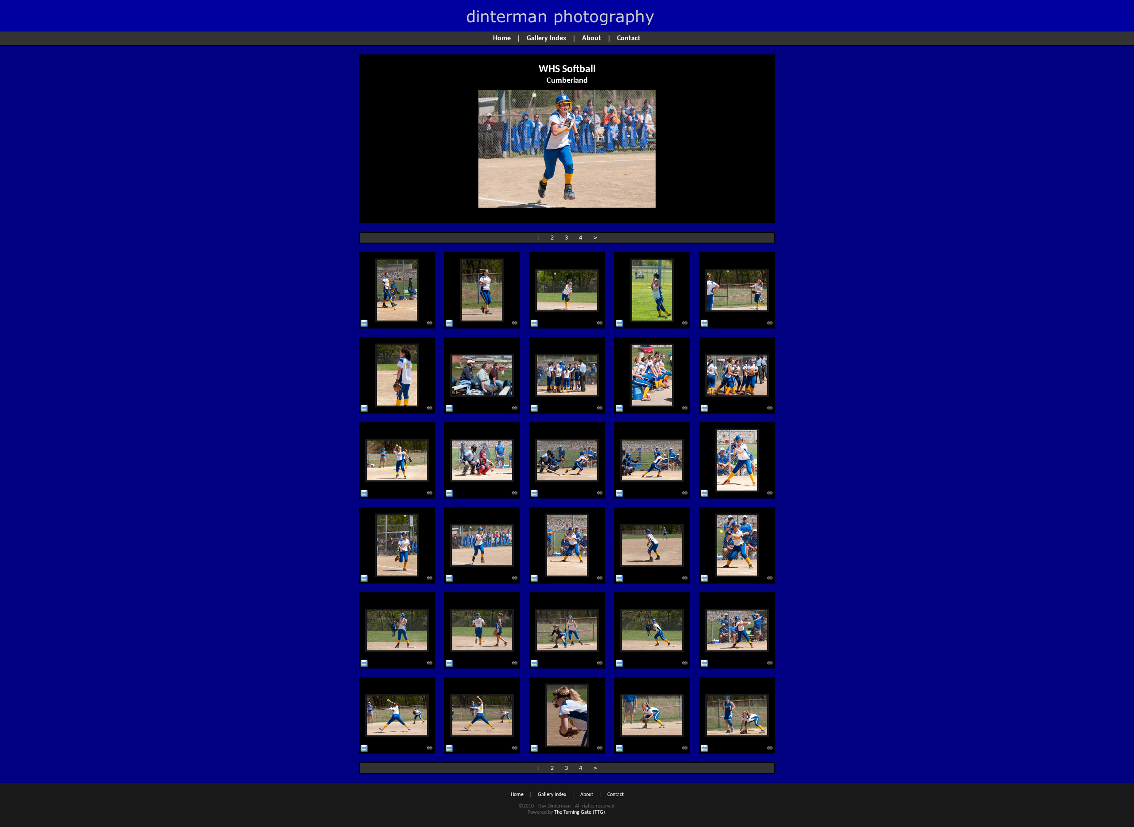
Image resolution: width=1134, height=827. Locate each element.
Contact (629, 38)
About (591, 38)
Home (502, 38)
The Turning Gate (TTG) (579, 812)
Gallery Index (546, 38)
